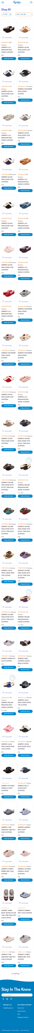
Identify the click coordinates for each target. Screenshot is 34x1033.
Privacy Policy (15, 1030)
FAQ (18, 1014)
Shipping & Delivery (23, 1017)
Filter (5, 14)
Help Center (20, 1008)
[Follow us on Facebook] (3, 999)
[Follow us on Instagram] (7, 999)
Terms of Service (24, 1030)
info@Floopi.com (8, 1008)
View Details (8, 58)
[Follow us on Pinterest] (11, 999)
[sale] (25, 467)
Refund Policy (21, 1011)
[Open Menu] (2, 2)
